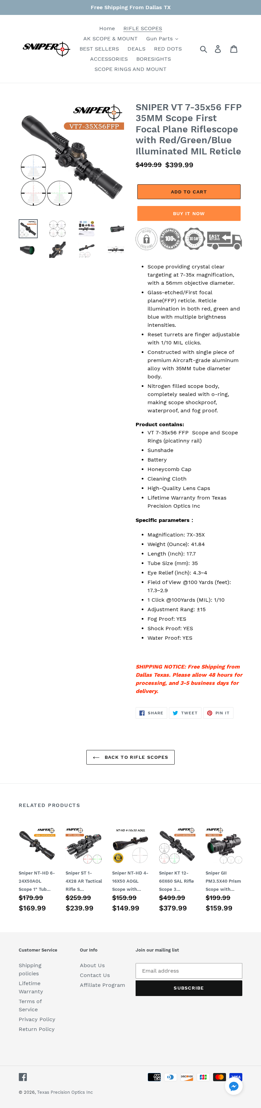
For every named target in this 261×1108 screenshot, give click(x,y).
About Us (92, 965)
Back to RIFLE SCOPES (136, 757)
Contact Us (95, 975)
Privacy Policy (37, 1019)
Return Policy (37, 1029)
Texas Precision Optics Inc (65, 1092)
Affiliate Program (102, 985)
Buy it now (189, 213)
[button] (234, 1087)
